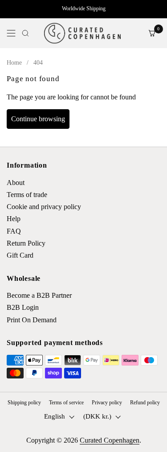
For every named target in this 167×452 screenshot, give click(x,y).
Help (13, 218)
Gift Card (20, 255)
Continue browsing (38, 119)
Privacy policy (107, 402)
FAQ (14, 231)
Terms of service (66, 402)
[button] (25, 33)
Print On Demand (32, 320)
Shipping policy (24, 402)
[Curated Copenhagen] (82, 33)
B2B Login (23, 307)
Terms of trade (27, 194)
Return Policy (26, 243)
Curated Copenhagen (109, 440)
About (15, 182)
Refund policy (145, 402)
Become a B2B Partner (39, 295)
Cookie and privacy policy (44, 206)
